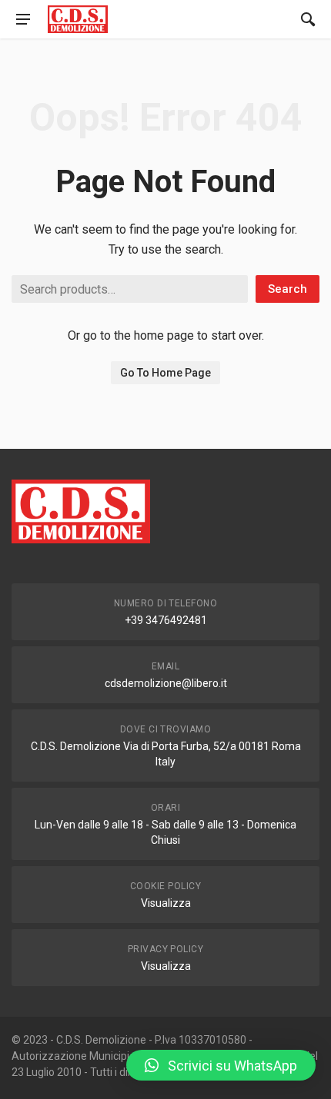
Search (287, 289)
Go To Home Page (165, 373)
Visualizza (166, 903)
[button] (221, 1065)
